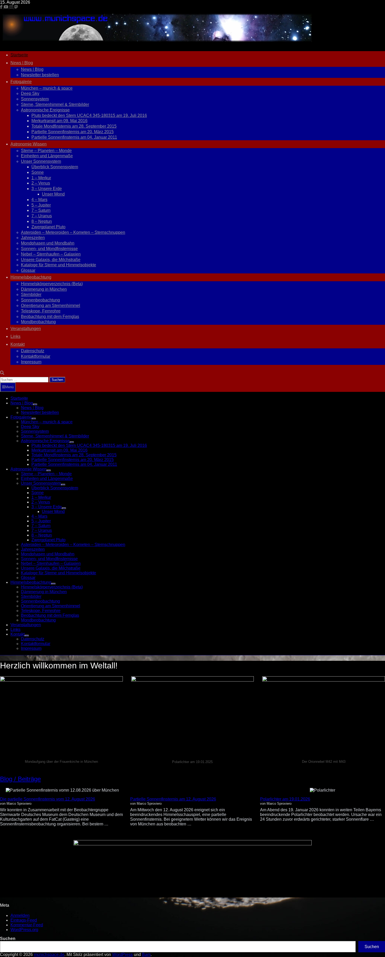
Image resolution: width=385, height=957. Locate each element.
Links (15, 336)
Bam (146, 954)
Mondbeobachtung (38, 322)
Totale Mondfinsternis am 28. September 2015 (74, 126)
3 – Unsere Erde (46, 188)
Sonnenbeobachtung (40, 300)
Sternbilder (31, 294)
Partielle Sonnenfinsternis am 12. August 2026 (173, 799)
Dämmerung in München (44, 289)
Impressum (31, 362)
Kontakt (17, 344)
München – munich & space (47, 88)
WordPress (122, 954)
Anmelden (20, 915)
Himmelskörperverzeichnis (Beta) (52, 284)
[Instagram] (11, 7)
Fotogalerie (21, 81)
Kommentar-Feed (26, 925)
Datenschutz (32, 351)
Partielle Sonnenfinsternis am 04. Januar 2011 (74, 137)
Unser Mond (53, 194)
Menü (9, 387)
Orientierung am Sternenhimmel (50, 305)
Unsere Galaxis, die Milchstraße (50, 259)
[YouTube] (6, 7)
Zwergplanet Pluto (48, 227)
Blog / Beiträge (20, 778)
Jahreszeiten (33, 237)
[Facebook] (2, 7)
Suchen (7, 938)
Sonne (37, 172)
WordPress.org (24, 929)
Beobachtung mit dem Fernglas (50, 316)
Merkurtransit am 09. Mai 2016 (59, 120)
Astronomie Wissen (28, 144)
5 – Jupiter (41, 205)
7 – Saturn (41, 210)
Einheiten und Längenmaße (47, 156)
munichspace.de (49, 954)
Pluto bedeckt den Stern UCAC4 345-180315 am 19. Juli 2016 (89, 115)
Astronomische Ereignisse (45, 110)
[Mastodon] (16, 7)
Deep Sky (30, 93)
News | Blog (21, 63)
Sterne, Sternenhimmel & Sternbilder (55, 104)
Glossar (28, 270)
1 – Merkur (41, 178)
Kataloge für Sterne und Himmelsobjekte (58, 265)
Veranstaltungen (25, 328)
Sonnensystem (35, 99)
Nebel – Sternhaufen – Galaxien (51, 254)
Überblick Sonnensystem (54, 167)
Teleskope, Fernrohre (40, 311)
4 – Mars (39, 199)
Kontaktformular (35, 356)
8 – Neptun (41, 221)
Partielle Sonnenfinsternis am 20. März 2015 (72, 131)
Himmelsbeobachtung (30, 277)
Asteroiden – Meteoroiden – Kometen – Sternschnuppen (73, 232)
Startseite (19, 55)
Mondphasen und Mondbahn (47, 243)
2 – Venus (40, 183)
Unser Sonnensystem (41, 161)
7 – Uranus (41, 216)
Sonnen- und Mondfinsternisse (49, 248)
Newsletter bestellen (40, 75)
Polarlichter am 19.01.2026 (285, 799)
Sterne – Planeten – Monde (46, 150)
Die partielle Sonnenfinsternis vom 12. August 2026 (47, 799)
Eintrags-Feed (23, 920)
